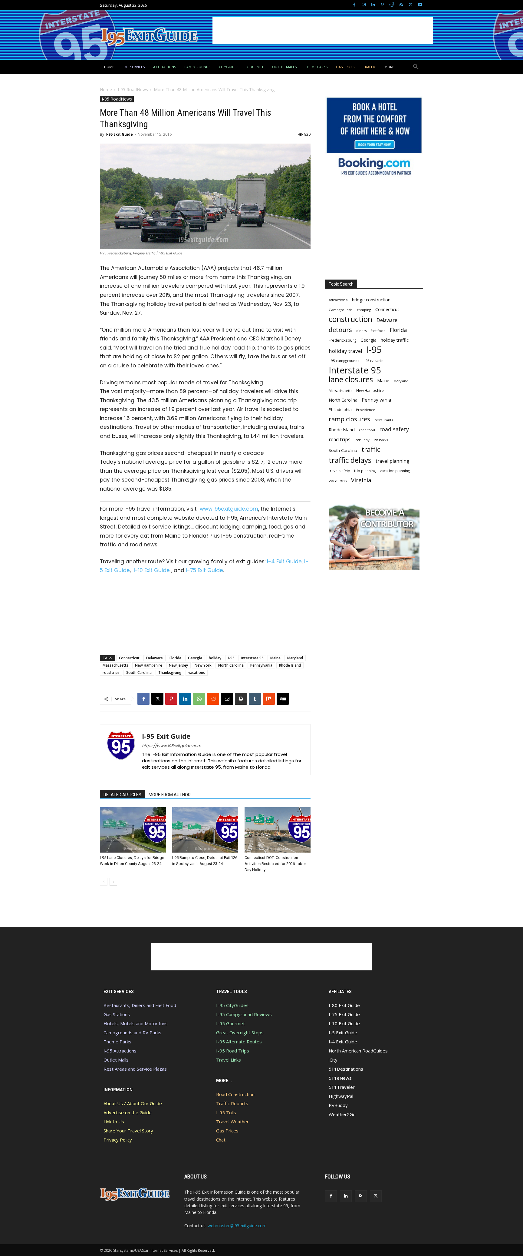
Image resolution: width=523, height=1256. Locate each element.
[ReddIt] (213, 699)
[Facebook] (354, 5)
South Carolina (139, 672)
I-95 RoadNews (133, 89)
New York (203, 665)
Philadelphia (340, 409)
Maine (275, 658)
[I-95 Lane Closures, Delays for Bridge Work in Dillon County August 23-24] (133, 830)
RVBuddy (362, 440)
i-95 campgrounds (344, 360)
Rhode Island (290, 665)
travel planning (393, 461)
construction (350, 319)
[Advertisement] (322, 30)
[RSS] (401, 5)
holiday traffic (395, 340)
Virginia (361, 480)
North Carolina (231, 665)
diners (361, 330)
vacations (196, 672)
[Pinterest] (382, 5)
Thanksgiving (170, 672)
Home (106, 89)
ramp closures (349, 419)
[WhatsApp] (199, 699)
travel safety (339, 470)
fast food (378, 330)
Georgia (195, 658)
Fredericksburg (342, 340)
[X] (410, 5)
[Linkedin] (373, 5)
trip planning (365, 470)
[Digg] (283, 699)
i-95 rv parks (373, 360)
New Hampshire (148, 665)
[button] (416, 67)
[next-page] (113, 882)
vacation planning (395, 470)
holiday (215, 658)
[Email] (227, 699)
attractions (338, 300)
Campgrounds (341, 309)
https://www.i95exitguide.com (171, 746)
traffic (370, 449)
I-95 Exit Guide (119, 134)
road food (367, 430)
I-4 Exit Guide (284, 561)
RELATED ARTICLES (122, 794)
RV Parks (381, 440)
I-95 (231, 658)
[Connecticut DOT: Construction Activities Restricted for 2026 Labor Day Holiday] (278, 830)
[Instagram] (363, 5)
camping (364, 309)
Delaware (154, 658)
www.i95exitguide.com (229, 508)
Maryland (295, 658)
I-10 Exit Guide (152, 570)
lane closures (351, 379)
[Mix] (269, 699)
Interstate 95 (252, 658)
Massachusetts (115, 665)
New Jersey (178, 665)
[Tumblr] (255, 699)
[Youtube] (420, 5)
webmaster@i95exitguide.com (237, 1225)
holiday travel (345, 351)
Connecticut (129, 658)
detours (340, 329)
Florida (175, 658)
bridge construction (371, 300)
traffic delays (350, 460)
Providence (365, 409)
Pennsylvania (261, 665)
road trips (111, 672)
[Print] (241, 699)
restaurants (383, 420)
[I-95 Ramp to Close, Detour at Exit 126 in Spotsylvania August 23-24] (205, 830)
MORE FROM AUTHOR (170, 794)
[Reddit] (392, 5)
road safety (394, 429)
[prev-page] (103, 882)
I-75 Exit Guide (204, 570)
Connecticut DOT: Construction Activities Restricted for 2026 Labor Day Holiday (275, 863)
